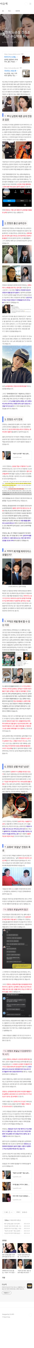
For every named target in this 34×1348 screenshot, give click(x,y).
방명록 (18, 11)
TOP (30, 1315)
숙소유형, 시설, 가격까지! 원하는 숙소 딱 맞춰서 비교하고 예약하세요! (11, 74)
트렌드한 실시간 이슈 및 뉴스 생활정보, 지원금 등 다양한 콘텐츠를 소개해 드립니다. (13, 1288)
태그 (9, 11)
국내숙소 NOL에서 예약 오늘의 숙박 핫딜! (11, 71)
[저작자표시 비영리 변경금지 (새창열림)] (24, 1212)
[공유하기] (9, 1212)
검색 (26, 3)
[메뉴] (30, 3)
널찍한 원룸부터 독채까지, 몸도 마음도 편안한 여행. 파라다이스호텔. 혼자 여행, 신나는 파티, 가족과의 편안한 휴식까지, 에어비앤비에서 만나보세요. (11, 60)
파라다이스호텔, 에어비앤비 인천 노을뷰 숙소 (11, 57)
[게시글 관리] (12, 1212)
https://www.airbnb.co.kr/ (12, 54)
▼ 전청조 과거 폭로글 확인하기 (11, 449)
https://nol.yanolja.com (11, 68)
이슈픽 (4, 1284)
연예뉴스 (7, 1220)
